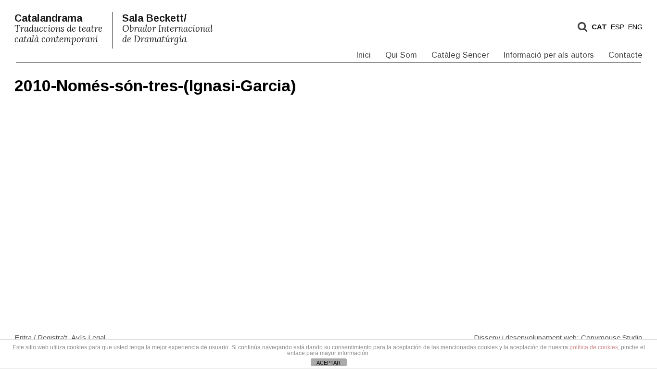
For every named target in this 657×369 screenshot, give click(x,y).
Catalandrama (58, 28)
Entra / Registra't (40, 337)
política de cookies (593, 347)
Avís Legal (88, 337)
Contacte (625, 55)
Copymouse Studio (612, 337)
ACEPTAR (328, 363)
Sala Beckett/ (167, 28)
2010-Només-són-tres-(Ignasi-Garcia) (155, 86)
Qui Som (401, 55)
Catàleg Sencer (460, 55)
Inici (363, 55)
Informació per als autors (548, 55)
